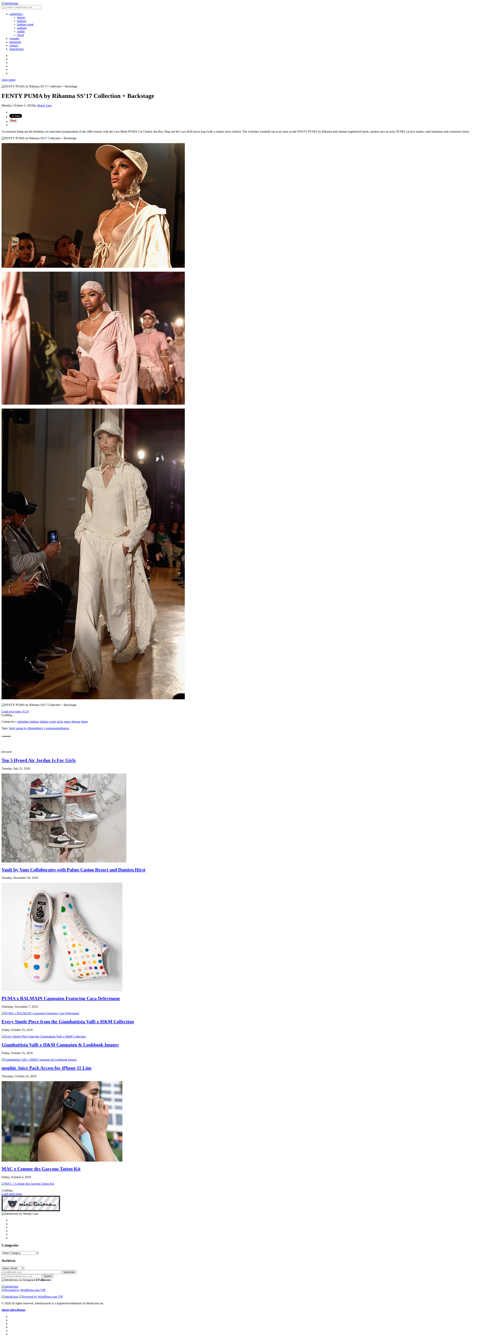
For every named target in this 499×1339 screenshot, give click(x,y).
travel (20, 35)
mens (67, 721)
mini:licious (16, 49)
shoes (84, 721)
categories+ (16, 14)
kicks (60, 721)
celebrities (23, 721)
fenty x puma (45, 728)
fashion (21, 21)
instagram (15, 42)
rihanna (75, 721)
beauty (21, 17)
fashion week (25, 24)
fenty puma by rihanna (23, 728)
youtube (14, 38)
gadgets (22, 28)
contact (13, 45)
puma (56, 728)
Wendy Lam (44, 105)
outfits (21, 31)
